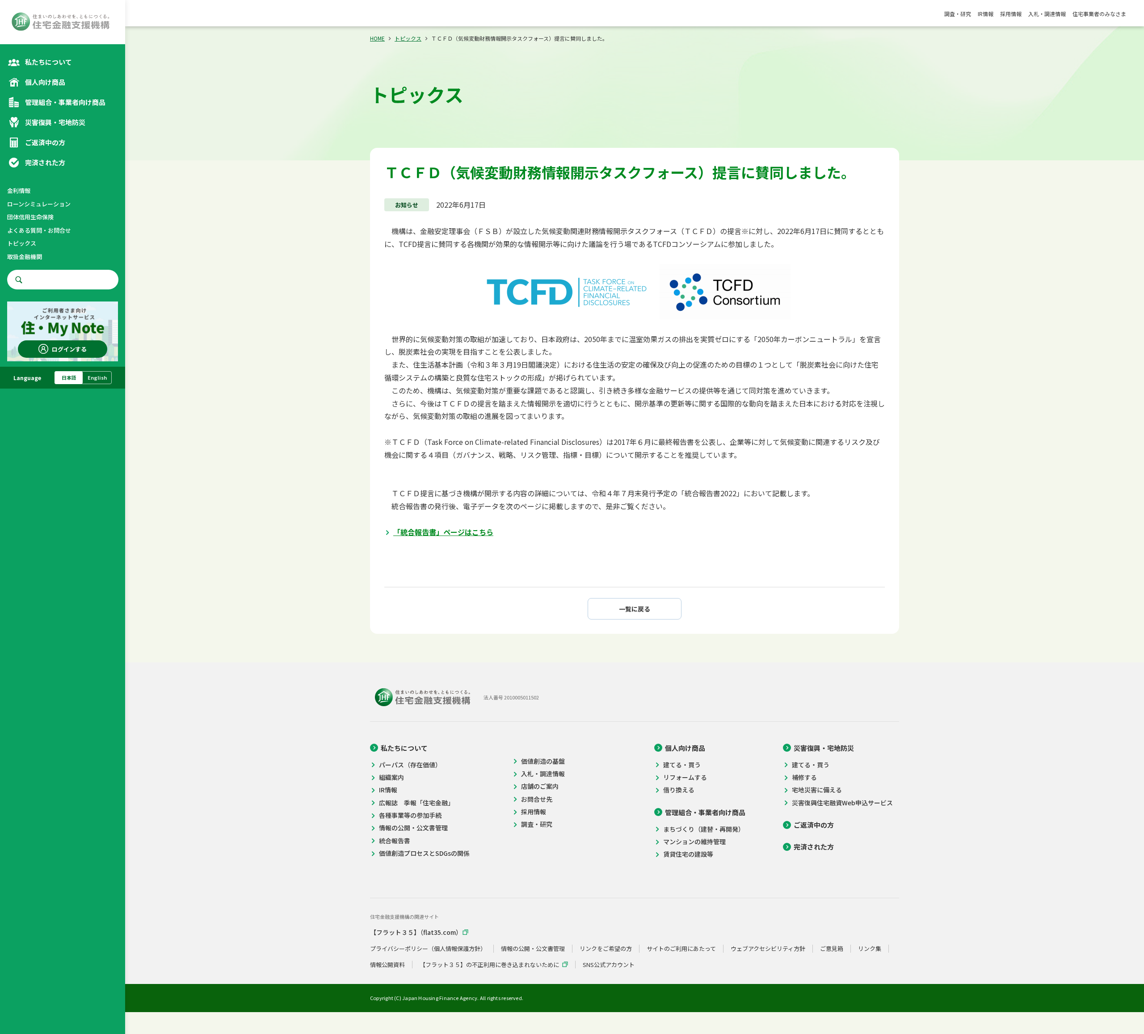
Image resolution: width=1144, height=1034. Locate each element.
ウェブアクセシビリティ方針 (768, 949)
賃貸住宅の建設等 (688, 854)
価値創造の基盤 (543, 761)
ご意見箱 (831, 949)
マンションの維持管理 (694, 841)
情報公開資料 (387, 965)
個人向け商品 (685, 748)
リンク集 (869, 949)
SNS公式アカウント (609, 965)
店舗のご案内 (540, 786)
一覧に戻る (634, 608)
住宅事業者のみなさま (1099, 13)
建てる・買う (682, 765)
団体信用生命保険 (30, 217)
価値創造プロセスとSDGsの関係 (424, 853)
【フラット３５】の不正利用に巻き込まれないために (489, 965)
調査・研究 (957, 13)
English (97, 377)
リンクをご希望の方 (606, 949)
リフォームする (685, 777)
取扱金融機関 (24, 256)
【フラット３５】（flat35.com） (416, 932)
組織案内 (391, 777)
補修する (804, 777)
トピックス (21, 243)
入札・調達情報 (1047, 13)
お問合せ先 (536, 799)
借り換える (678, 790)
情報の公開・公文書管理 (413, 828)
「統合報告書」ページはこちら (443, 532)
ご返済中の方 (814, 824)
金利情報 (18, 190)
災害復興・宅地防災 (824, 748)
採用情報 (1011, 13)
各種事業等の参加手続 (410, 815)
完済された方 (814, 846)
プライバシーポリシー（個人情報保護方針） (428, 949)
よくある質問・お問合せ (39, 230)
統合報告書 (394, 841)
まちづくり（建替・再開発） (703, 829)
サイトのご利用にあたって (681, 949)
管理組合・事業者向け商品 (705, 812)
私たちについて (404, 748)
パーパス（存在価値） (410, 765)
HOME (377, 38)
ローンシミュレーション (39, 204)
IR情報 (985, 13)
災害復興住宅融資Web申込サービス (842, 803)
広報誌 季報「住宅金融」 (416, 803)
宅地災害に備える (817, 790)
